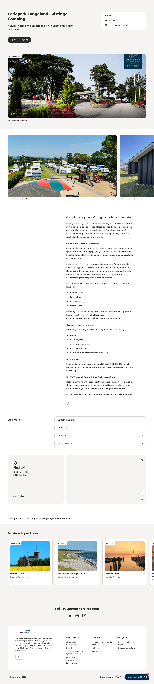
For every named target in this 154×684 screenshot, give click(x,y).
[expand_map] (141, 459)
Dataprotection (107, 677)
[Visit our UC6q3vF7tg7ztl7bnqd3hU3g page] (84, 616)
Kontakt (69, 648)
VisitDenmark (98, 651)
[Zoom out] (142, 499)
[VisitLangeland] (22, 631)
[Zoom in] (142, 493)
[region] (106, 479)
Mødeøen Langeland (126, 648)
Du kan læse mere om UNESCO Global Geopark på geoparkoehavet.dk (99, 394)
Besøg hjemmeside (117, 25)
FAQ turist (70, 657)
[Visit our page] (70, 616)
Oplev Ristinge (18, 40)
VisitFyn (95, 648)
